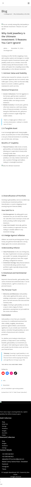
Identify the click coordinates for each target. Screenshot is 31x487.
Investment (15, 364)
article (6, 364)
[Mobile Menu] (28, 3)
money (20, 364)
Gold (10, 364)
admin (5, 48)
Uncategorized (8, 50)
